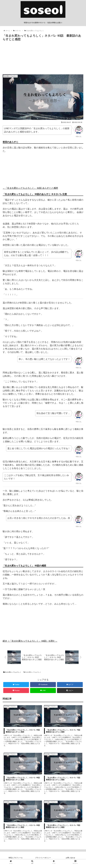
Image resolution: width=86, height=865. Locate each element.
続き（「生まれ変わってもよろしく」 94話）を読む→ (30, 641)
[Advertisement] (43, 58)
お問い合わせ (70, 858)
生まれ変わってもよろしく (13, 672)
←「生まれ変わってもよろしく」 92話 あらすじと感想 (30, 188)
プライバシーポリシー (43, 858)
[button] (79, 450)
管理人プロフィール (16, 858)
